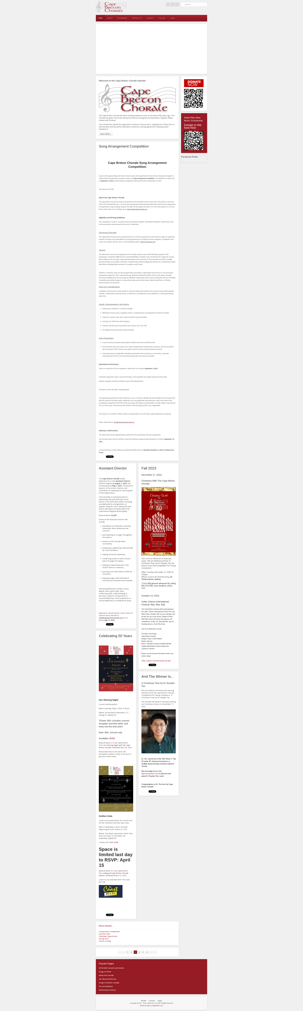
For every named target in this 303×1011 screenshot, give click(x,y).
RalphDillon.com (157, 1006)
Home (100, 18)
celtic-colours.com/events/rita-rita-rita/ (156, 661)
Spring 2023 (103, 939)
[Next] (151, 952)
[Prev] (123, 952)
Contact (150, 18)
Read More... (105, 134)
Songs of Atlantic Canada (109, 983)
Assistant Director (113, 468)
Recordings (122, 18)
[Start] (119, 952)
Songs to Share (105, 972)
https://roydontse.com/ (150, 774)
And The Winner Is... (157, 676)
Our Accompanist (106, 986)
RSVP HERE (113, 842)
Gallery (162, 18)
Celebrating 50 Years (115, 636)
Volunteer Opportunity (108, 936)
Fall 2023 (148, 468)
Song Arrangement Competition (124, 146)
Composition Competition (109, 931)
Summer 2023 (104, 934)
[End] (155, 952)
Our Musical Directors (107, 979)
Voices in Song (105, 941)
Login (172, 18)
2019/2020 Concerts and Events (111, 968)
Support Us (137, 18)
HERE (112, 738)
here (143, 588)
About (110, 18)
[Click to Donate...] (194, 83)
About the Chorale (106, 975)
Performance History (107, 990)
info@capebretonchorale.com (111, 618)
